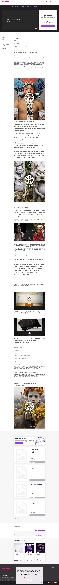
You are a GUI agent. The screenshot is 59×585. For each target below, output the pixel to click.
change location (33, 4)
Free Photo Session (35, 467)
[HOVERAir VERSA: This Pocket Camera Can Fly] (18, 548)
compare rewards (19, 443)
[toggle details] (23, 561)
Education (15, 46)
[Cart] (49, 1)
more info (15, 43)
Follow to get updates (39, 535)
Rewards (3, 39)
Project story (3, 37)
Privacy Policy (4, 582)
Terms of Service (9, 582)
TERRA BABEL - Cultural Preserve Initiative (25, 7)
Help (34, 527)
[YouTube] (5, 572)
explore (35, 541)
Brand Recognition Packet (6, 45)
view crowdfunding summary (48, 29)
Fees (52, 568)
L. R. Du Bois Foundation (35, 62)
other (25, 46)
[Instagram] (6, 572)
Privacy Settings (15, 582)
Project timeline (4, 48)
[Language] (46, 1)
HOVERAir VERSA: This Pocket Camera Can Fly (18, 557)
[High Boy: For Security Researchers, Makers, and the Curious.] (29, 548)
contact (18, 43)
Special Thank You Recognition (5, 41)
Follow (48, 26)
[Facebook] (2, 572)
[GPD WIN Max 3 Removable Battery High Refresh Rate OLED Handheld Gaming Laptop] (40, 548)
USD (42, 1)
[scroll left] (43, 525)
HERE (39, 376)
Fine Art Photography (6, 44)
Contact (43, 568)
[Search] (24, 1)
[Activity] (51, 1)
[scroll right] (44, 541)
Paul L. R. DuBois (17, 42)
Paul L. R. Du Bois (20, 62)
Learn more (20, 534)
